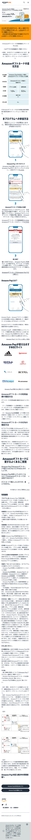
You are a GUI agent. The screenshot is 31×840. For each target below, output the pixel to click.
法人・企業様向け (14, 807)
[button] (15, 468)
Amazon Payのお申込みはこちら (15, 786)
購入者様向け (6, 807)
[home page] (6, 2)
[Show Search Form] (24, 2)
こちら (11, 409)
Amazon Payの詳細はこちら (15, 790)
